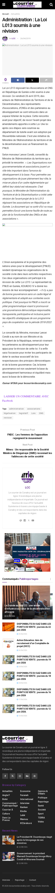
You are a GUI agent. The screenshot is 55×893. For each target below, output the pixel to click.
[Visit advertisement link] (27, 552)
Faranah (24, 795)
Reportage (43, 801)
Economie (25, 791)
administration (16, 409)
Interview (24, 803)
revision (8, 418)
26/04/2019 (25, 38)
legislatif (23, 413)
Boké (4, 799)
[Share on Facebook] (18, 80)
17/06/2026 (22, 699)
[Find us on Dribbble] (34, 776)
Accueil (5, 14)
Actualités (15, 14)
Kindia (23, 811)
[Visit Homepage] (27, 5)
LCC (13, 38)
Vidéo (41, 821)
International (26, 799)
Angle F (6, 795)
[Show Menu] (3, 4)
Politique (42, 797)
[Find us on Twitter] (12, 776)
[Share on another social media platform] (46, 80)
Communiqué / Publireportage (10, 804)
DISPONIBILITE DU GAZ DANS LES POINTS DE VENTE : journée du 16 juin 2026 (34, 692)
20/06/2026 (22, 666)
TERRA (41, 817)
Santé (41, 805)
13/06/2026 (22, 716)
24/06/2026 (22, 650)
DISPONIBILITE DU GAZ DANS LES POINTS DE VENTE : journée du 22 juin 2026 (34, 627)
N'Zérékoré (26, 823)
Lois (33, 413)
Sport (41, 813)
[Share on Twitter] (32, 80)
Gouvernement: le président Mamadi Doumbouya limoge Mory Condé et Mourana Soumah (34, 856)
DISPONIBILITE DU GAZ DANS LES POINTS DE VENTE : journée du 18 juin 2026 (34, 676)
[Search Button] (51, 4)
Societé (42, 809)
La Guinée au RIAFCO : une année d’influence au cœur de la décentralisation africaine (27, 608)
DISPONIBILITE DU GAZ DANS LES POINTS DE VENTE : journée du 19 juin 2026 (34, 659)
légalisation (10, 413)
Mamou (24, 819)
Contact (32, 880)
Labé (22, 815)
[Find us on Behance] (27, 776)
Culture (6, 813)
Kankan (24, 807)
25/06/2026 (10, 616)
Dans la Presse (6, 818)
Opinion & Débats (43, 792)
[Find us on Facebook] (5, 776)
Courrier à (7, 809)
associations (33, 409)
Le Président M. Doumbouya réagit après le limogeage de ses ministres (34, 840)
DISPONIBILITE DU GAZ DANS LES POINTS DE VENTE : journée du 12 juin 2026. (34, 708)
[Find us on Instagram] (20, 776)
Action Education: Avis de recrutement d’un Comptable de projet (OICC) (33, 643)
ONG (41, 413)
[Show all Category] (50, 579)
